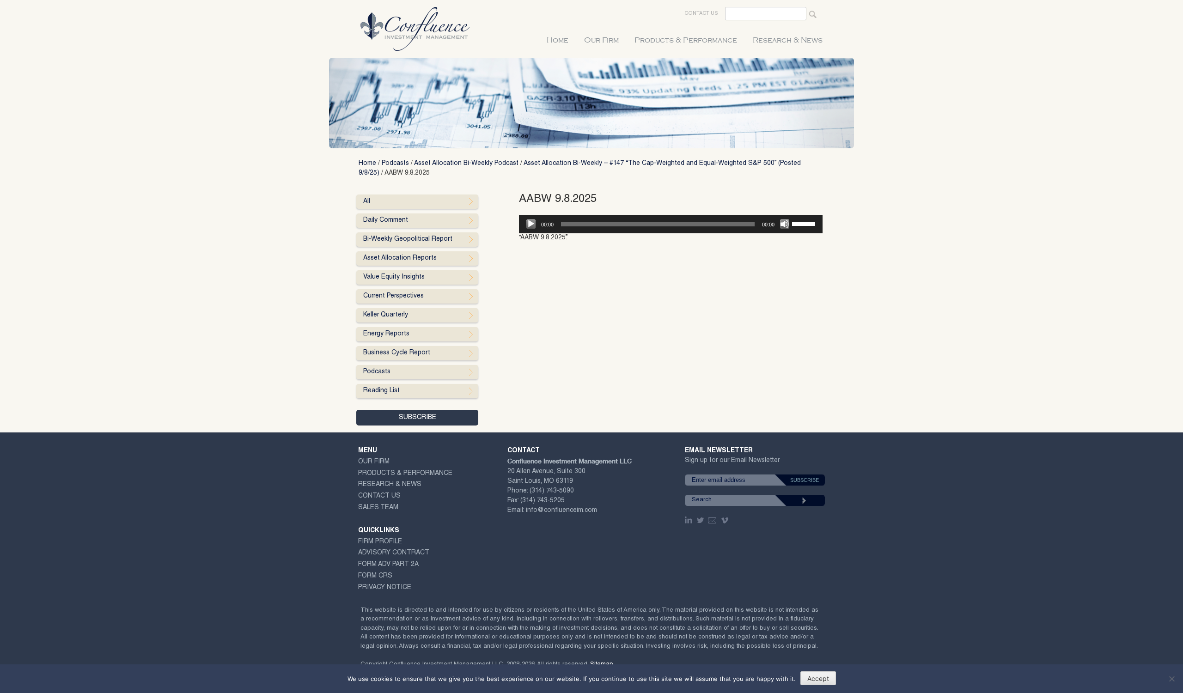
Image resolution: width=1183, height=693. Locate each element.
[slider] (805, 223)
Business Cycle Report (396, 353)
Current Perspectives (393, 296)
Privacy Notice (384, 587)
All (366, 201)
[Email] (712, 520)
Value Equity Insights (394, 277)
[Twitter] (701, 520)
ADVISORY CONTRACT (393, 553)
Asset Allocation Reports (400, 258)
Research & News (788, 40)
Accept (818, 678)
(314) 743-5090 (552, 491)
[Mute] (784, 224)
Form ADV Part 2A (388, 564)
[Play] (531, 224)
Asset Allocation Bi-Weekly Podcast (466, 163)
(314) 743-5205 (542, 501)
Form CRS (375, 576)
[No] (1171, 678)
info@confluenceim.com (561, 510)
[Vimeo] (726, 520)
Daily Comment (385, 220)
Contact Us (701, 13)
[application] (671, 224)
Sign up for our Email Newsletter (732, 462)
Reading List (381, 391)
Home (557, 40)
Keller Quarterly (385, 315)
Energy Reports (386, 334)
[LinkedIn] (689, 520)
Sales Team (378, 508)
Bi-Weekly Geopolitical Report (407, 239)
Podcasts (395, 163)
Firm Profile (380, 542)
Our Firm (601, 40)
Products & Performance (685, 40)
